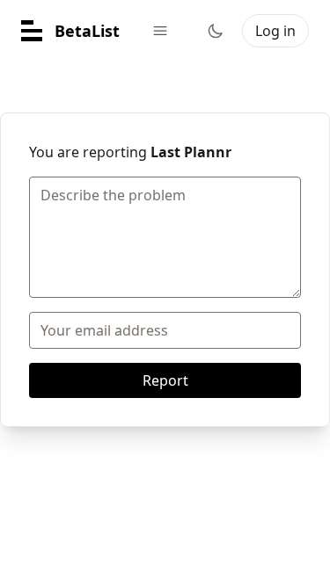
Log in (275, 30)
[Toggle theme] (215, 31)
